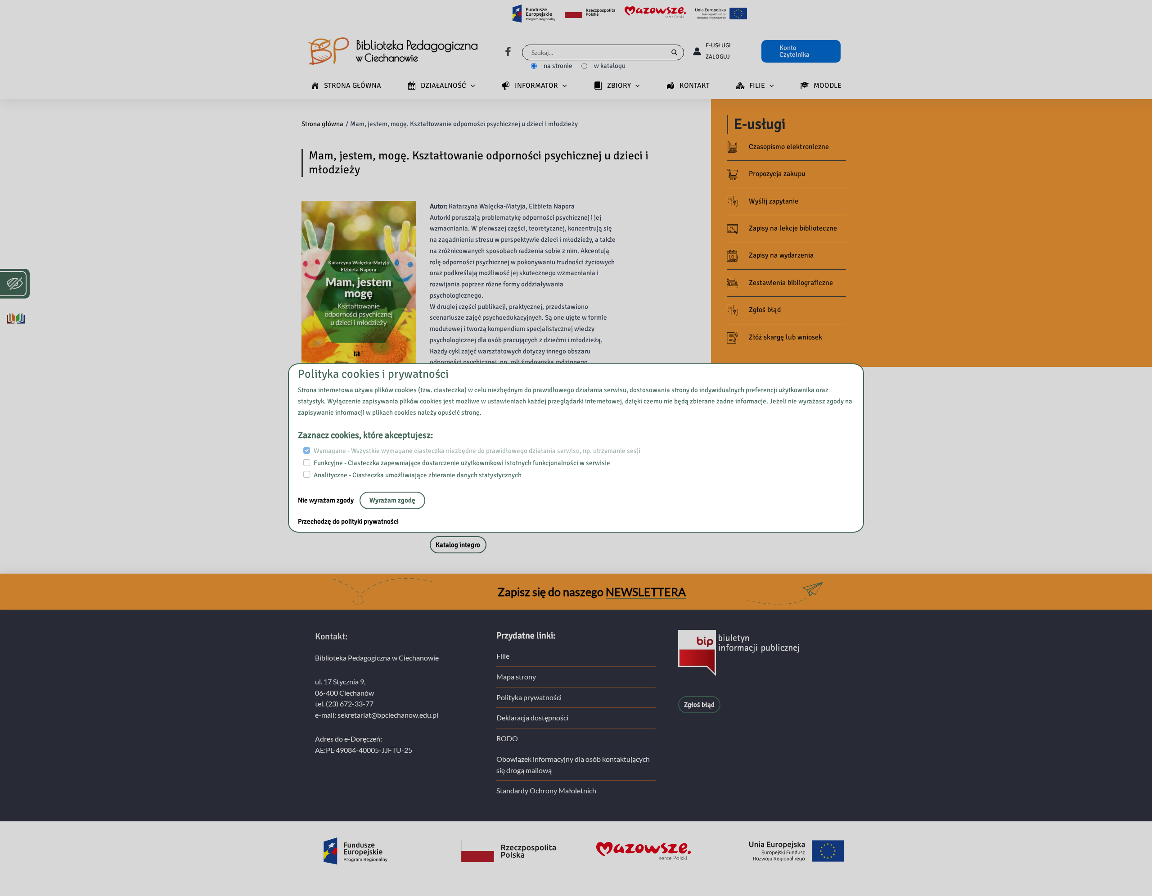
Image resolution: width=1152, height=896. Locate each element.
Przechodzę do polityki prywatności (348, 521)
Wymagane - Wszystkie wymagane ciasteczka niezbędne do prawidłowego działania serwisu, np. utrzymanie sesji (477, 451)
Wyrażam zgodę (392, 500)
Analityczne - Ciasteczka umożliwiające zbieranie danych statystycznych (418, 475)
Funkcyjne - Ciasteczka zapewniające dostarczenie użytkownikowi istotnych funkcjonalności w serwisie (462, 463)
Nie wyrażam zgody (326, 500)
